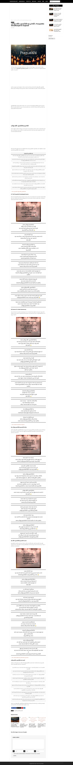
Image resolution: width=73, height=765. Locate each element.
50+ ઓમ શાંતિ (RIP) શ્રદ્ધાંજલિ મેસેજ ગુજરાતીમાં (20, 657)
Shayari (39, 1)
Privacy (40, 763)
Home (12, 20)
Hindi (43, 1)
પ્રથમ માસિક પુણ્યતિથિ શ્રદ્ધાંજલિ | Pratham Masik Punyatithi (24, 725)
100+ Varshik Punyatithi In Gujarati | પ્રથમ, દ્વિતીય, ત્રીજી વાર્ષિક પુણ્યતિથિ (58, 20)
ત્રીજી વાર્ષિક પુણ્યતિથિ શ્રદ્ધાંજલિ (18, 710)
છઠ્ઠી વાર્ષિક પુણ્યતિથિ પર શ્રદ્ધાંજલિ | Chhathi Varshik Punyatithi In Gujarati (15, 725)
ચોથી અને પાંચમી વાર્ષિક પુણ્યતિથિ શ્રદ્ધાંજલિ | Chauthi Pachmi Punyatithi (32, 725)
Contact (38, 763)
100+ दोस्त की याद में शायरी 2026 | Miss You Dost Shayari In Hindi (57, 9)
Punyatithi (28, 1)
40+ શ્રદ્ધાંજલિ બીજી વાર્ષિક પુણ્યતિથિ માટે (19, 191)
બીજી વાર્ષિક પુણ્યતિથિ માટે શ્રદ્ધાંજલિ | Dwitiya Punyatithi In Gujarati (42, 725)
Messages (34, 1)
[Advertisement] (28, 12)
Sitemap (42, 763)
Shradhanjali (22, 1)
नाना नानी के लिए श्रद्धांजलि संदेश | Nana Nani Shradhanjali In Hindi (57, 30)
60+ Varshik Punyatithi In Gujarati (18, 424)
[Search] (61, 1)
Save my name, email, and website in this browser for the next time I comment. (27, 753)
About (46, 1)
